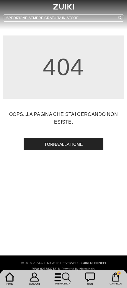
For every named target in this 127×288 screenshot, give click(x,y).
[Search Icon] (63, 18)
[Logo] (63, 7)
